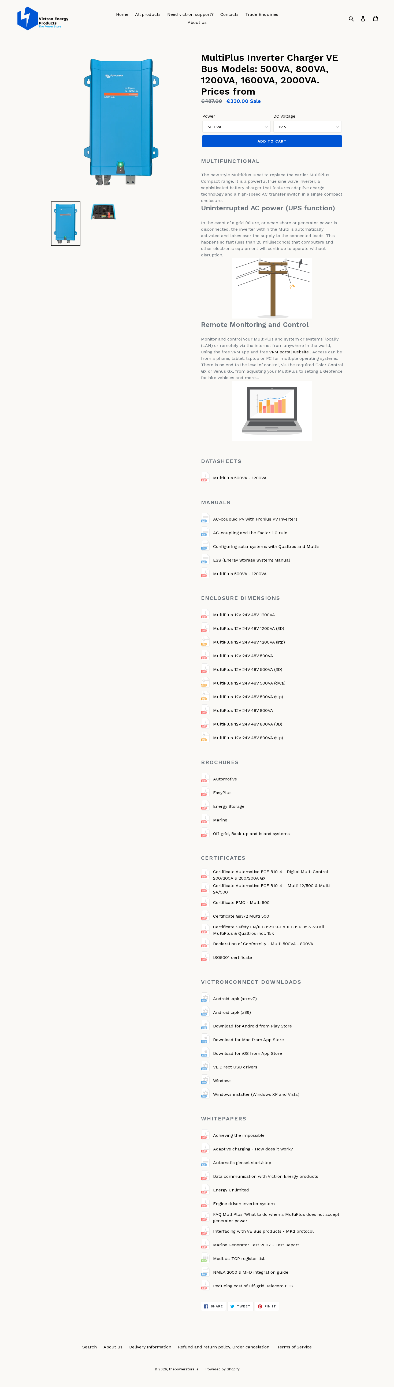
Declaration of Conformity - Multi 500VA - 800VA (263, 943)
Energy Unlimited (231, 1189)
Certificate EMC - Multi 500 (241, 902)
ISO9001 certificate (232, 957)
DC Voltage (284, 116)
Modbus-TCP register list (239, 1258)
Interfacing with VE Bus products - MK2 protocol (263, 1231)
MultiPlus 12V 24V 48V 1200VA (244, 614)
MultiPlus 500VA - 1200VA (240, 477)
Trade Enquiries (261, 14)
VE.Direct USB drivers (235, 1067)
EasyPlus (222, 792)
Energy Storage (228, 806)
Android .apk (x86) (232, 1012)
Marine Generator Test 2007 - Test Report (256, 1244)
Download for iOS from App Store (247, 1053)
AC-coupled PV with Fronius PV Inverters (255, 519)
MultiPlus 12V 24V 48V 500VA (243, 655)
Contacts (229, 14)
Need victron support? (190, 14)
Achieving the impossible (239, 1135)
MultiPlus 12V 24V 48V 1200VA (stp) (249, 642)
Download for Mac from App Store (248, 1039)
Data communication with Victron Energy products (265, 1176)
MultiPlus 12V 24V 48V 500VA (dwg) (249, 683)
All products (148, 14)
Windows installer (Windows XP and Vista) (256, 1094)
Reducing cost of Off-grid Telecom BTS (253, 1285)
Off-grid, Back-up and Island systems (251, 833)
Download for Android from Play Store (252, 1026)
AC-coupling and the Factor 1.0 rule (250, 532)
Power (208, 116)
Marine (220, 820)
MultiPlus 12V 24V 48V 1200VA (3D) (248, 628)
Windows (222, 1080)
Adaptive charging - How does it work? (253, 1149)
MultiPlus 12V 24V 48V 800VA (243, 710)
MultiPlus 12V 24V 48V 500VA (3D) (247, 669)
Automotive (225, 779)
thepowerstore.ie (184, 1369)
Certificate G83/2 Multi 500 (241, 916)
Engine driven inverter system (244, 1203)
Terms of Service (294, 1346)
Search (89, 1346)
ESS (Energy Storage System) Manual (251, 560)
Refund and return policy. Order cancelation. (224, 1346)
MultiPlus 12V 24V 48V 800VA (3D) (247, 724)
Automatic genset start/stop (242, 1162)
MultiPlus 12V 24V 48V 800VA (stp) (248, 737)
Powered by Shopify (222, 1369)
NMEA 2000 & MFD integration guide (250, 1272)
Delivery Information (150, 1346)
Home (122, 14)
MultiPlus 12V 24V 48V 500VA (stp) (248, 696)
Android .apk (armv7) (235, 998)
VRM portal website (289, 351)
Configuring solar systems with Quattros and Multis (266, 546)
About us (197, 22)
